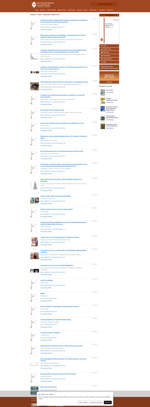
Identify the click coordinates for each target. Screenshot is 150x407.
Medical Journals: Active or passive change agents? (56, 209)
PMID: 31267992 (44, 87)
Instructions (92, 10)
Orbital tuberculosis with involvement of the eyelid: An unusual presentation (64, 82)
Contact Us (110, 10)
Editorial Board (51, 10)
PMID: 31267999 (44, 188)
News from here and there (48, 387)
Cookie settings (83, 402)
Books (86, 10)
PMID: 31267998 (44, 171)
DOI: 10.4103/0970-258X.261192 (57, 285)
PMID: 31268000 (44, 201)
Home (37, 10)
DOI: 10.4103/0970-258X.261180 (48, 311)
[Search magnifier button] (116, 4)
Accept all (108, 402)
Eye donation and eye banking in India (52, 110)
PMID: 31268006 (44, 285)
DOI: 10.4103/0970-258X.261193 (48, 324)
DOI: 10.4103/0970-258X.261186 (57, 365)
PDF (49, 29)
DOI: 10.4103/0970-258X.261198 (57, 87)
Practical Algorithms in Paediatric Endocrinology (55, 319)
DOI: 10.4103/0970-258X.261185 (48, 298)
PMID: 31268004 (44, 257)
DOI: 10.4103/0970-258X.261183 (57, 102)
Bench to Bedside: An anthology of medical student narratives (59, 306)
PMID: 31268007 (44, 350)
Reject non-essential (96, 402)
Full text (42, 29)
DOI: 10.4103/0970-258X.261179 (57, 59)
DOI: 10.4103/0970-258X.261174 (57, 229)
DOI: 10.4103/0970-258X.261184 (57, 128)
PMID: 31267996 (44, 143)
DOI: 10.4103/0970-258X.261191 (57, 188)
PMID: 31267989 (44, 42)
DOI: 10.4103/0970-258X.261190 (57, 350)
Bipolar (42, 293)
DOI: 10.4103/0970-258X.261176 (57, 42)
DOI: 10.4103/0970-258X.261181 (57, 272)
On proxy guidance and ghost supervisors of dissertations (58, 374)
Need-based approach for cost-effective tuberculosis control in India (61, 151)
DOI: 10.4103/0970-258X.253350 (57, 214)
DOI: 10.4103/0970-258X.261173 (57, 156)
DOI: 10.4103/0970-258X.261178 (57, 201)
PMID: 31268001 (44, 214)
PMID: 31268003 (44, 242)
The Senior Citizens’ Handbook (50, 333)
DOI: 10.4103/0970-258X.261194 (48, 390)
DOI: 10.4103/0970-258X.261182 (57, 242)
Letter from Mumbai (46, 280)
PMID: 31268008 (44, 365)
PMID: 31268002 (44, 229)
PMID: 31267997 (44, 156)
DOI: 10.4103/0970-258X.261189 (57, 115)
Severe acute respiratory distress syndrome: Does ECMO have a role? (62, 123)
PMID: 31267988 (44, 27)
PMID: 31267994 (44, 115)
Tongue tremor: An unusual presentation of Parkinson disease (59, 237)
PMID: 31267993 (44, 102)
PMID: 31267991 (44, 74)
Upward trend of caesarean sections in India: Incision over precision (61, 346)
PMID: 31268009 (44, 378)
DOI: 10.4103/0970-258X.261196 (57, 74)
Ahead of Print (61, 10)
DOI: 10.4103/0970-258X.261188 (57, 143)
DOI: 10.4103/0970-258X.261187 (48, 337)
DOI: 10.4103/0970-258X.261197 (57, 171)
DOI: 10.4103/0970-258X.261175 (57, 257)
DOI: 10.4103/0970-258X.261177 (57, 27)
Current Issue (71, 10)
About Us (43, 10)
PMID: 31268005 (44, 272)
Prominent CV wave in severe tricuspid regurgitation (56, 265)
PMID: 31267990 (44, 59)
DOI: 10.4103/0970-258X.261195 (57, 378)
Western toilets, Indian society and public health (55, 196)
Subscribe (102, 10)
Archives (79, 10)
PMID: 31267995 (44, 128)
